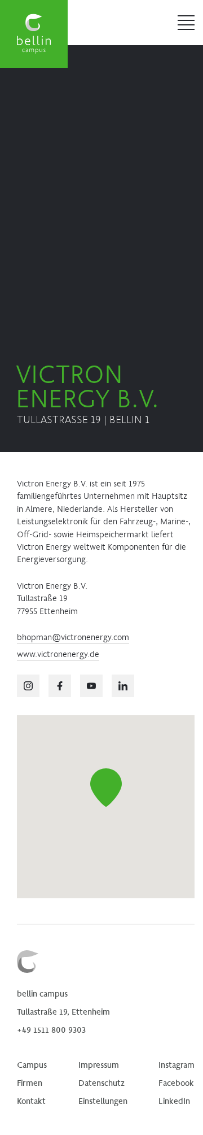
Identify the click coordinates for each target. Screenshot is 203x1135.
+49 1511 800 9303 (51, 1029)
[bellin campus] (34, 34)
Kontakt (31, 1100)
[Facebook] (59, 686)
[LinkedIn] (123, 686)
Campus (32, 1064)
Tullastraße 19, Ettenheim (63, 1011)
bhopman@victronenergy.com (73, 637)
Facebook (176, 1082)
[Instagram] (28, 686)
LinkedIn (174, 1100)
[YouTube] (91, 686)
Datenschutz (101, 1082)
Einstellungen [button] (102, 1100)
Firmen (29, 1082)
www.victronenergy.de (58, 654)
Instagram (176, 1064)
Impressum (98, 1064)
